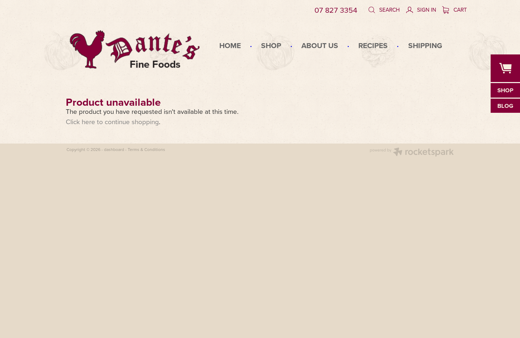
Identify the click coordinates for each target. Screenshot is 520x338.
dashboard (114, 149)
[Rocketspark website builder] (412, 152)
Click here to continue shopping (112, 121)
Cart (459, 9)
